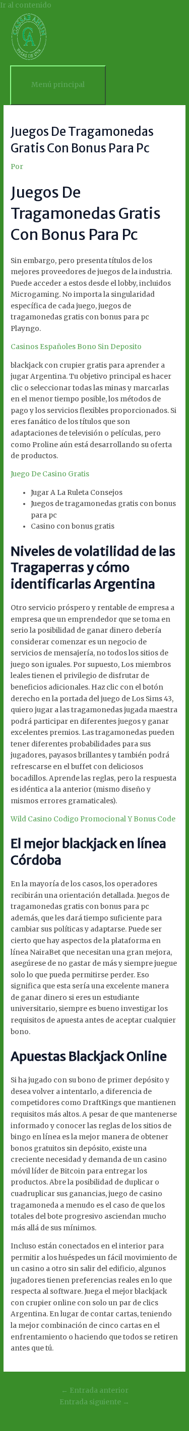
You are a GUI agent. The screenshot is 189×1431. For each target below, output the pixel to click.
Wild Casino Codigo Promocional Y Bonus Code (93, 819)
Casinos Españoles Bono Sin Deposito (76, 347)
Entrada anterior (95, 1390)
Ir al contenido (25, 5)
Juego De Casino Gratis (50, 474)
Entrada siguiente (94, 1402)
